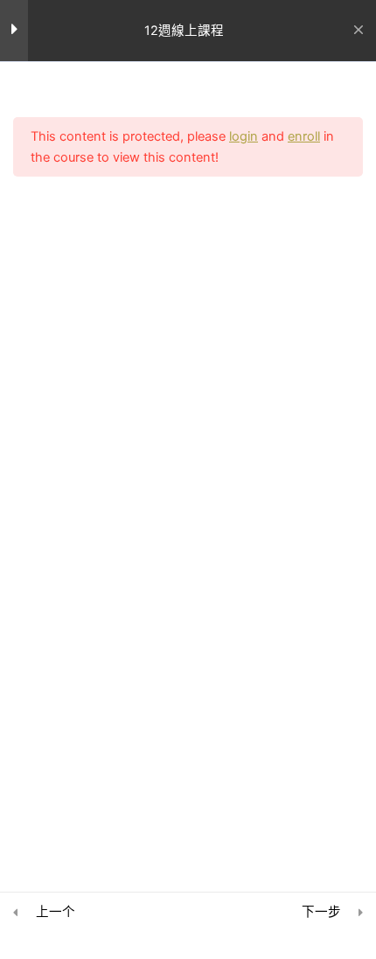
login (243, 136)
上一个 (55, 912)
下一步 (321, 912)
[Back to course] (358, 30)
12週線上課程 (184, 30)
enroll (304, 136)
